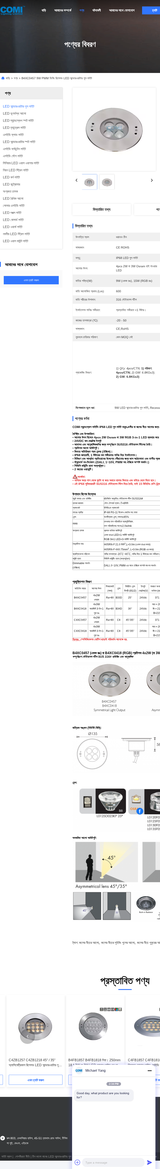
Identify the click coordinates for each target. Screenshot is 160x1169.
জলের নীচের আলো (89, 942)
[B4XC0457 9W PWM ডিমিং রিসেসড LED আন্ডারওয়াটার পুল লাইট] (114, 129)
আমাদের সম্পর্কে (62, 10)
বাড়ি (44, 10)
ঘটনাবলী (96, 10)
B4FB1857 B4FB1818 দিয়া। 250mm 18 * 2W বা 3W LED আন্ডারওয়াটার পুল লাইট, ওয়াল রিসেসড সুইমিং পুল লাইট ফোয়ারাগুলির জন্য (94, 1063)
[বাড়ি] (12, 10)
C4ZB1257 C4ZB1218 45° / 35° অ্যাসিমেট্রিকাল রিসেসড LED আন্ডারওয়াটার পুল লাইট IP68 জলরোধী (34, 1063)
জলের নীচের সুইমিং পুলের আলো (118, 942)
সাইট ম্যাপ (6, 1156)
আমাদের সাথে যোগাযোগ (122, 10)
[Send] (149, 1162)
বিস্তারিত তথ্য (101, 209)
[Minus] (149, 1070)
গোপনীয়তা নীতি (22, 1156)
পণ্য (82, 10)
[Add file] (77, 1162)
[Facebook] (140, 811)
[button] (27, 1036)
